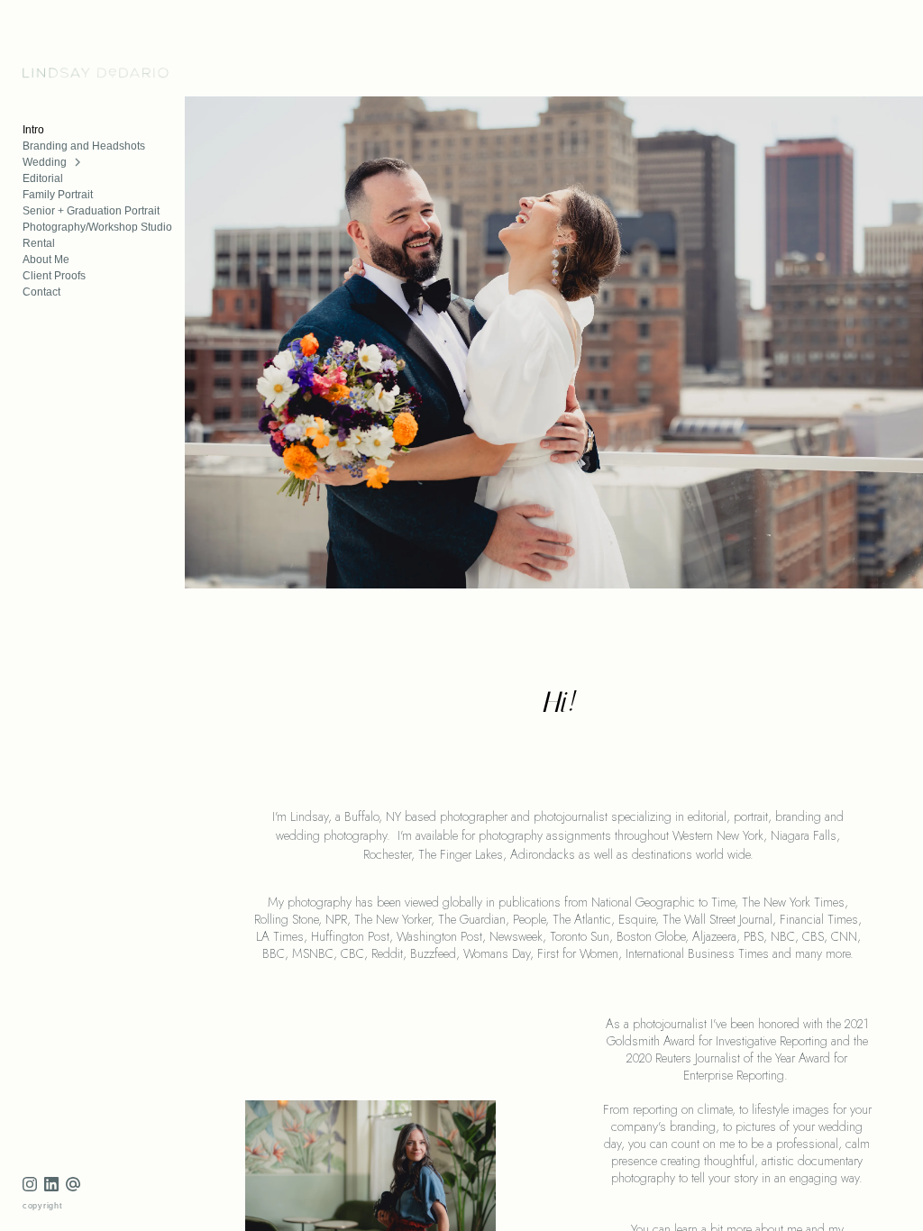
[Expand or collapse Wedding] (78, 162)
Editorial (43, 178)
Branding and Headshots (84, 146)
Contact (41, 292)
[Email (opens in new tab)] (73, 1184)
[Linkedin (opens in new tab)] (51, 1184)
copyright (43, 1205)
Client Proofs (54, 275)
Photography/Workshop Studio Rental (97, 235)
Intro (33, 129)
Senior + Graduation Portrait (91, 211)
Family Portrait (58, 194)
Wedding (45, 162)
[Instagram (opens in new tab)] (30, 1184)
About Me (46, 259)
